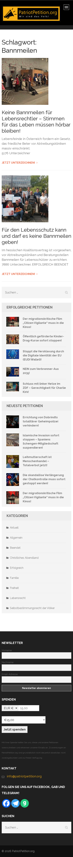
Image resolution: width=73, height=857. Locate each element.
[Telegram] (15, 803)
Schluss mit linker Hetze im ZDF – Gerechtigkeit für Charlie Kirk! (44, 388)
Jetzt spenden (15, 729)
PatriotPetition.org (23, 851)
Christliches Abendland (24, 557)
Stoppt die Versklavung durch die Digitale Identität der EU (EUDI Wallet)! (43, 355)
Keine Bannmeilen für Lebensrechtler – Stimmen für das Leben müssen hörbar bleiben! (36, 121)
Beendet (15, 547)
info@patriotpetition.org (24, 776)
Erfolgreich (16, 567)
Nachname (7, 662)
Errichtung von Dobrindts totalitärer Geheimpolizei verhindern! (40, 421)
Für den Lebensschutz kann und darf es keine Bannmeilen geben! (36, 236)
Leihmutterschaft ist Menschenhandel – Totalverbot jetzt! (37, 461)
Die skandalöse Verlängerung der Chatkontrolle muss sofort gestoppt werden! (44, 479)
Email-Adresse (10, 674)
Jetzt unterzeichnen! (18, 162)
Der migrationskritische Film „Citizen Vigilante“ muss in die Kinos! (43, 323)
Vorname (7, 650)
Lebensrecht (18, 598)
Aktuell (14, 527)
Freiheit (14, 588)
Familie (14, 578)
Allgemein (16, 537)
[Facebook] (6, 803)
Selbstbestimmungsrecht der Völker (32, 608)
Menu (67, 8)
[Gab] (24, 803)
